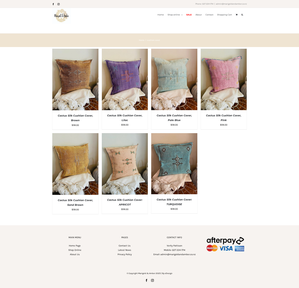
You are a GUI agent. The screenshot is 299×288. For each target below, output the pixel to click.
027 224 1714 (178, 250)
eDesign (168, 273)
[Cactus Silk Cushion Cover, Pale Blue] (174, 51)
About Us (75, 254)
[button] (242, 14)
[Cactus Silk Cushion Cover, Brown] (75, 51)
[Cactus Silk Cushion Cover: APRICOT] (125, 135)
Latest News (124, 250)
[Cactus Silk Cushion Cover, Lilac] (125, 51)
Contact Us (125, 245)
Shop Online (74, 250)
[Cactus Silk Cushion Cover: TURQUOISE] (174, 135)
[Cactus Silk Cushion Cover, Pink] (224, 51)
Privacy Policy (125, 254)
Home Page (75, 245)
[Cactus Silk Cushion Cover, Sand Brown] (75, 135)
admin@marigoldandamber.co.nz (231, 4)
